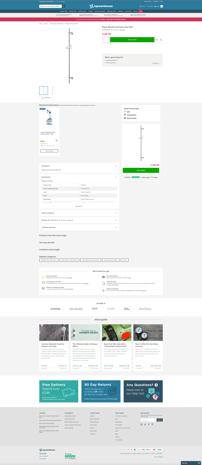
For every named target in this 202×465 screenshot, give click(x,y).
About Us (92, 428)
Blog (116, 419)
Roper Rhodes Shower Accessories (90, 260)
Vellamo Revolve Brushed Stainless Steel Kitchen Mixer (49, 427)
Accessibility (159, 453)
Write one (122, 30)
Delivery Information (95, 419)
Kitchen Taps (63, 11)
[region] (79, 133)
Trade (161, 1)
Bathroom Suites (111, 11)
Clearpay (117, 437)
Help (128, 111)
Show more (78, 206)
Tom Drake (44, 365)
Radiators (120, 11)
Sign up (160, 420)
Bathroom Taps (82, 11)
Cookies (153, 453)
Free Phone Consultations (121, 416)
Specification (46, 177)
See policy (85, 283)
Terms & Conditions (136, 453)
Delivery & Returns (48, 213)
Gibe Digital (160, 456)
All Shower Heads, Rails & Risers (49, 260)
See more (143, 290)
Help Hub (155, 1)
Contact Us (92, 434)
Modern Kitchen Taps (69, 419)
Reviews (44, 220)
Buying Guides (131, 118)
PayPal (116, 431)
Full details (155, 63)
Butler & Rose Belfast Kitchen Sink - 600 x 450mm (49, 431)
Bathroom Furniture (100, 11)
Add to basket (138, 40)
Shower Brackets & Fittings (71, 23)
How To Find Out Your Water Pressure (146, 345)
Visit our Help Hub (43, 456)
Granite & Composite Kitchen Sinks (73, 425)
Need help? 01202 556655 (52, 1)
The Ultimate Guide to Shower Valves (85, 345)
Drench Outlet (93, 431)
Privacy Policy (146, 453)
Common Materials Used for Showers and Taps (52, 345)
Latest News (62, 366)
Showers (91, 11)
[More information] (50, 202)
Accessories (128, 11)
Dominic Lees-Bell (77, 365)
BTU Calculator (118, 425)
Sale (140, 11)
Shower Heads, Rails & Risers (57, 23)
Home (40, 23)
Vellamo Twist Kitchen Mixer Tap (46, 423)
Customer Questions (49, 227)
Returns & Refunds (94, 422)
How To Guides (156, 366)
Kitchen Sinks (72, 11)
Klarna (116, 434)
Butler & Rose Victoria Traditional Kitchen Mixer (50, 420)
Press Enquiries (119, 440)
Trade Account (93, 425)
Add (51, 151)
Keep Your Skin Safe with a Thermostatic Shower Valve (115, 345)
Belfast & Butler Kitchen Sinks (72, 422)
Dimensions (49, 98)
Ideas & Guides (147, 1)
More (129, 277)
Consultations (131, 115)
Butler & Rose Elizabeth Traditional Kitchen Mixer (49, 416)
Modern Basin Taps (69, 428)
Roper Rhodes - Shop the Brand (69, 260)
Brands (135, 11)
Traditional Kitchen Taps (70, 416)
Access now (115, 285)
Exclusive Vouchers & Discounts (122, 428)
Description (45, 166)
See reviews (69, 277)
